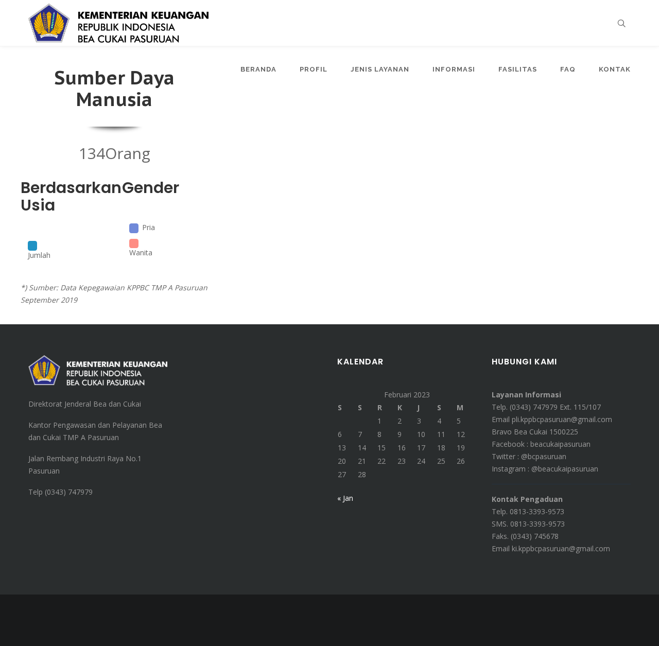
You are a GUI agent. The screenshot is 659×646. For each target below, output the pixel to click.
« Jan (345, 498)
